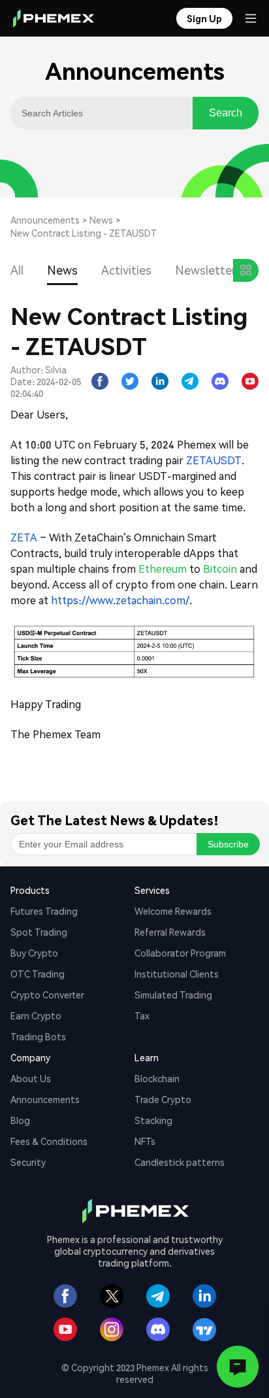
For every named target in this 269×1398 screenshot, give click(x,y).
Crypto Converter (47, 994)
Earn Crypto (35, 1015)
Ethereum (162, 568)
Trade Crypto (162, 1099)
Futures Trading (44, 911)
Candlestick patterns (179, 1162)
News (101, 220)
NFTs (144, 1141)
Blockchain (157, 1078)
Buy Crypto (34, 953)
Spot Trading (38, 932)
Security (28, 1162)
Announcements (45, 220)
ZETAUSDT (214, 460)
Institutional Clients (176, 974)
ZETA (23, 537)
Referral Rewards (170, 932)
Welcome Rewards (173, 911)
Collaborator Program (180, 953)
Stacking (153, 1120)
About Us (30, 1078)
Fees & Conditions (48, 1141)
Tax (142, 1015)
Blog (20, 1120)
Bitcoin (220, 568)
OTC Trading (37, 974)
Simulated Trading (173, 994)
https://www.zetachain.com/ (120, 600)
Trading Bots (38, 1036)
